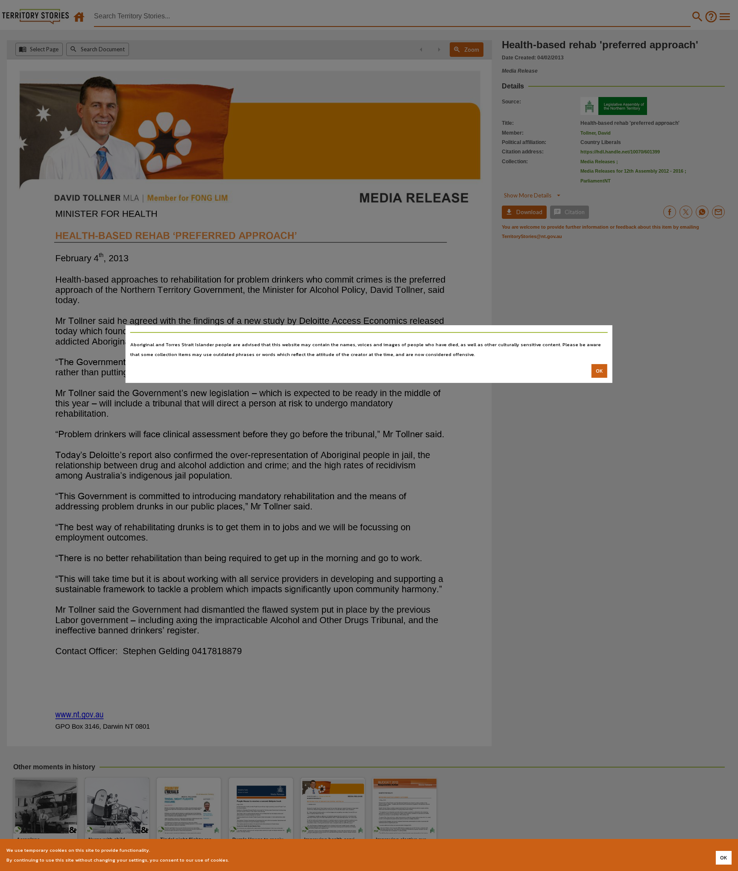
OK (599, 371)
